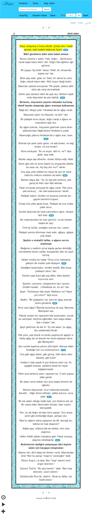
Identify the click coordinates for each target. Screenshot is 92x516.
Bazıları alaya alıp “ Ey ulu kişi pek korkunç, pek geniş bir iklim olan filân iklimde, (46, 181)
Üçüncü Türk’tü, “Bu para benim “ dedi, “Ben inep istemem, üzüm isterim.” (46, 470)
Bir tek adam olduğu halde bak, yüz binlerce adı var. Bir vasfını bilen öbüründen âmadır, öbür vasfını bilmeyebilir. (46, 404)
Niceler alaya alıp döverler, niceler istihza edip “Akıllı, (46, 159)
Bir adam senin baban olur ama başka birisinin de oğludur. (46, 383)
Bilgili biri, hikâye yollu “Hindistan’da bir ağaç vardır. (46, 110)
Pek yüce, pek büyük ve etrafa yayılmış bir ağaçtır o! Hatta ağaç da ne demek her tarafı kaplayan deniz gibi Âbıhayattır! (46, 338)
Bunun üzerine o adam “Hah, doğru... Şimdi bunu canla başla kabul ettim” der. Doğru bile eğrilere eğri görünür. (46, 62)
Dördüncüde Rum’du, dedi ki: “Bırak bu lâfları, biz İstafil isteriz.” (46, 478)
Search (46, 9)
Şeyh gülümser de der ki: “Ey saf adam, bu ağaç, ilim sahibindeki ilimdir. (46, 328)
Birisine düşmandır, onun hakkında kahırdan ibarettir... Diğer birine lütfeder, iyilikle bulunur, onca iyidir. (46, 393)
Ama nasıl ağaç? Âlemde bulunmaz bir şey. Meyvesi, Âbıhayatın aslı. (46, 309)
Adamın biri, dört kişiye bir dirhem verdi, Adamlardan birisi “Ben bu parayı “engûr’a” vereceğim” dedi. (46, 454)
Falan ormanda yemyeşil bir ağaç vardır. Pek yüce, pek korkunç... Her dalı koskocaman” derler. (46, 189)
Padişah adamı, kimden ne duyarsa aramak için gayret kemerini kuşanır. (46, 197)
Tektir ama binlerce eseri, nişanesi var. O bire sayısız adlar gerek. (46, 375)
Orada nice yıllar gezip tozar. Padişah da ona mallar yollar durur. (46, 205)
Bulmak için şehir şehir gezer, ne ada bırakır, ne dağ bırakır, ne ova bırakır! (46, 144)
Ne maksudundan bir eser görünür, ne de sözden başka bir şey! (46, 221)
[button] (24, 3)
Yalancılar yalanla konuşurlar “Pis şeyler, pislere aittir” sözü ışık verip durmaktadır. (46, 87)
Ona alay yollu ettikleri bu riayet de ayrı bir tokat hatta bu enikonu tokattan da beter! (46, 173)
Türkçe (80, 23)
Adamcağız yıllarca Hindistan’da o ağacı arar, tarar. (46, 135)
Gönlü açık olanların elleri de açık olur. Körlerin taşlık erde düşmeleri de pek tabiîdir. (46, 95)
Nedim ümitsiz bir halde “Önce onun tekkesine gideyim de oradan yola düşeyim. (46, 261)
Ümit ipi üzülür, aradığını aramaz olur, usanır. (46, 227)
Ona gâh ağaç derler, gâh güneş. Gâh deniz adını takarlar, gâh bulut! (46, 355)
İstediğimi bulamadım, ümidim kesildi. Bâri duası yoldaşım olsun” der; (46, 269)
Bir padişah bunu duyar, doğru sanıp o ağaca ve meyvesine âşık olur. (46, 120)
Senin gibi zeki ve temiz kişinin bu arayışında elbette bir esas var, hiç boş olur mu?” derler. (46, 165)
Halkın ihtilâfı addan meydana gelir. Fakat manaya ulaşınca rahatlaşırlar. (46, 438)
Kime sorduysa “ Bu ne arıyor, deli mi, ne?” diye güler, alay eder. (46, 152)
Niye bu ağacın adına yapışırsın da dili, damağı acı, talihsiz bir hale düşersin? (46, 422)
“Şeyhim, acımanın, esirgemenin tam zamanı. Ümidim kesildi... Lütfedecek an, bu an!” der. (46, 285)
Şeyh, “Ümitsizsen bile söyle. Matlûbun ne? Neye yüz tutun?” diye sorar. (46, 293)
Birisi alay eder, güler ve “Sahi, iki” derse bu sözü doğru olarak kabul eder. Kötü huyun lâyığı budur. (46, 79)
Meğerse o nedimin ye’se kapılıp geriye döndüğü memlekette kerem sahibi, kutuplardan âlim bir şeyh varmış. (46, 251)
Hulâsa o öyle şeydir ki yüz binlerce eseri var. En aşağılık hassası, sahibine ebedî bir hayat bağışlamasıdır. (46, 366)
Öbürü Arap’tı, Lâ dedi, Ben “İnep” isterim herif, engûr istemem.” (46, 462)
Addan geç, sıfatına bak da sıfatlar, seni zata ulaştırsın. (46, 430)
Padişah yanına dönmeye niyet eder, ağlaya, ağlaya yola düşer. (46, 233)
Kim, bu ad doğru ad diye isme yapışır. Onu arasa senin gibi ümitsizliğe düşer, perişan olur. (46, 414)
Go (79, 15)
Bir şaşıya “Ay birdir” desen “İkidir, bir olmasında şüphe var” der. (46, 71)
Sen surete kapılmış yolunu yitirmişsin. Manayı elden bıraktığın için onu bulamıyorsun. (46, 347)
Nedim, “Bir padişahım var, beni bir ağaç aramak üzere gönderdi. (46, 301)
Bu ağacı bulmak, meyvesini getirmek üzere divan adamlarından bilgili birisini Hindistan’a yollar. (46, 128)
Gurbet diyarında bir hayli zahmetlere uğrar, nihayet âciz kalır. (46, 213)
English (73, 23)
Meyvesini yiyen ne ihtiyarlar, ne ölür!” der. (46, 114)
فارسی (88, 23)
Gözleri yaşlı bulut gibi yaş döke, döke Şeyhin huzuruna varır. (46, 277)
